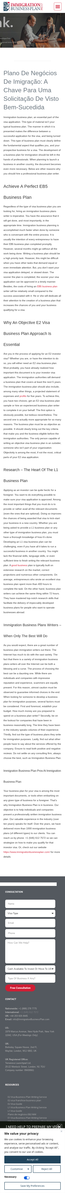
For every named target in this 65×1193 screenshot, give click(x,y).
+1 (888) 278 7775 (28, 1008)
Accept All (32, 1159)
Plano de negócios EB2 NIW (22, 1114)
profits (23, 396)
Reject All (46, 1169)
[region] (32, 1160)
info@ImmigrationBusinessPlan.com (31, 1019)
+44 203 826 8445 (19, 1016)
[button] (58, 6)
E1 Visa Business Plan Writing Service (27, 1117)
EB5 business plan (47, 286)
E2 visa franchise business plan (24, 1100)
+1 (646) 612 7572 (29, 1012)
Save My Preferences (32, 1185)
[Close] (61, 1131)
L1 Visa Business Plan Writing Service (27, 1107)
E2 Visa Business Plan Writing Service (27, 1096)
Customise (17, 1169)
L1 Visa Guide (15, 1110)
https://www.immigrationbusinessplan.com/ (26, 852)
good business (19, 565)
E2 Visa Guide (15, 1103)
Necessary (10, 1177)
